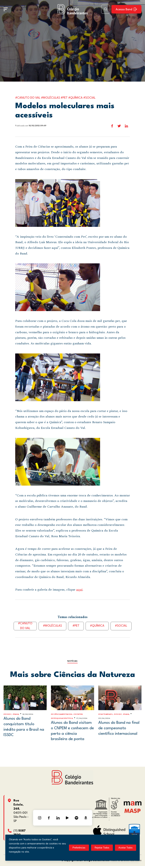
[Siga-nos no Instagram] (39, 817)
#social (121, 625)
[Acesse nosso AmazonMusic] (85, 817)
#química (97, 625)
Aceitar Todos (125, 847)
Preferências (78, 847)
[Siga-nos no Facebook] (48, 817)
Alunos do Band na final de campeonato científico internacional (119, 728)
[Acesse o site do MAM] (132, 804)
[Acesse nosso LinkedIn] (58, 817)
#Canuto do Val (25, 626)
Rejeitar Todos (102, 847)
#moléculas (52, 625)
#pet (75, 625)
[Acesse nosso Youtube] (67, 817)
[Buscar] (105, 9)
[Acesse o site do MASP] (132, 810)
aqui (79, 589)
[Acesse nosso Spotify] (76, 817)
